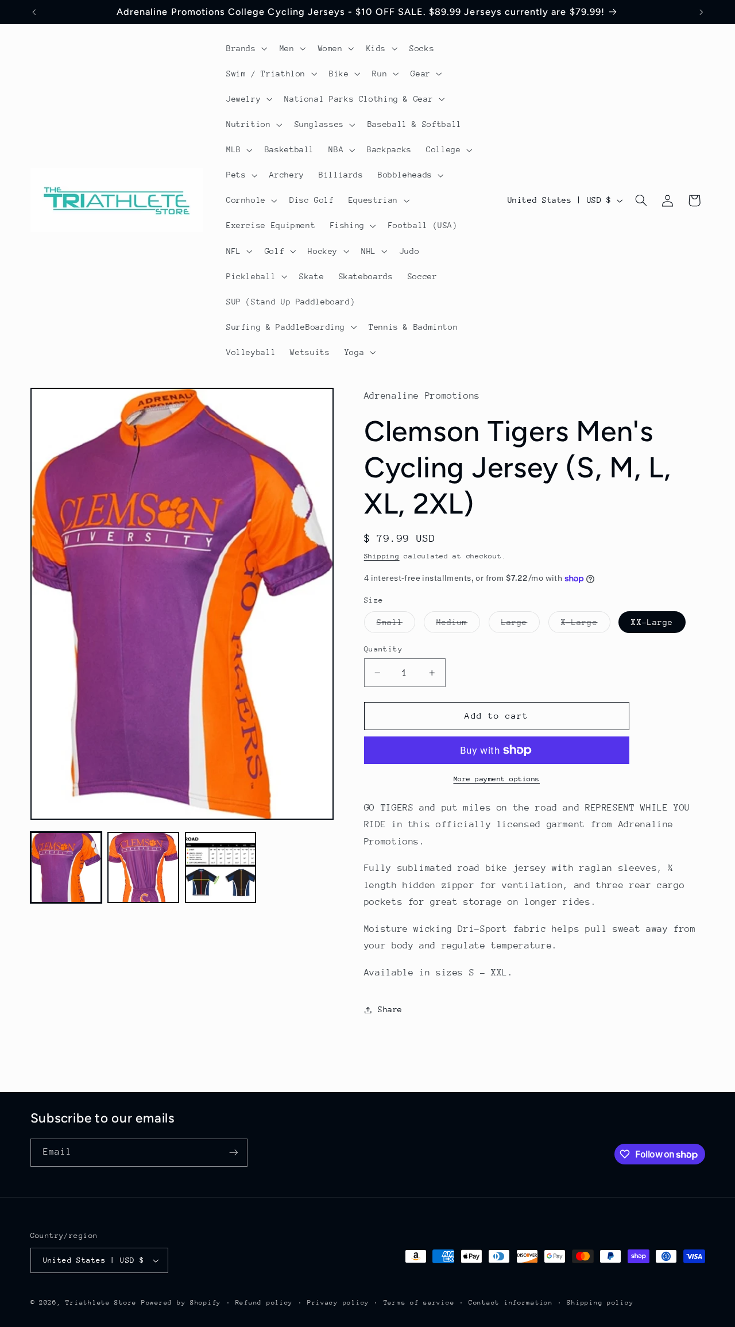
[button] (245, 48)
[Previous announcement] (34, 12)
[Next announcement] (701, 12)
